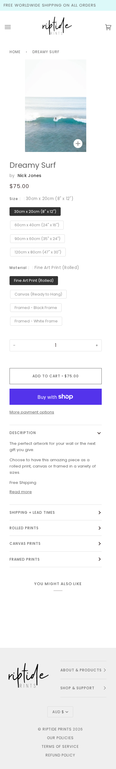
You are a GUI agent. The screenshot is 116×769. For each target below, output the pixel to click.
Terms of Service (60, 746)
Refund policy (60, 755)
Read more (21, 492)
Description (23, 432)
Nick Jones (30, 176)
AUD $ (58, 711)
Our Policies (60, 737)
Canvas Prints (25, 543)
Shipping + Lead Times (32, 512)
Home (15, 51)
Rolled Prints (24, 527)
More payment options (32, 412)
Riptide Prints (57, 729)
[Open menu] (14, 27)
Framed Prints (25, 559)
